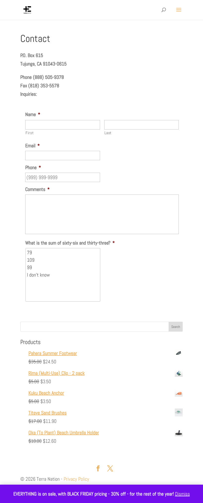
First (29, 132)
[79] (63, 252)
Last (108, 132)
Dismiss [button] (182, 494)
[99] (63, 267)
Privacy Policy (76, 479)
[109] (63, 260)
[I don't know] (63, 275)
